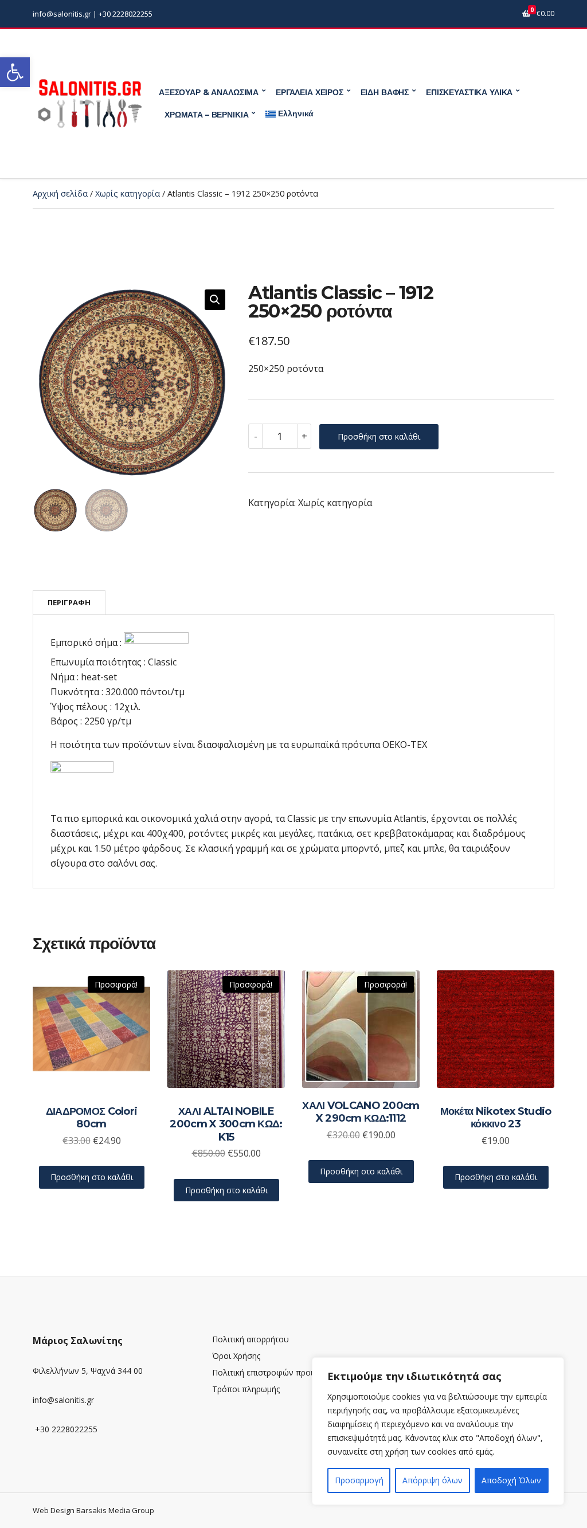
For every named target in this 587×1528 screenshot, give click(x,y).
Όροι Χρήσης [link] (236, 1355)
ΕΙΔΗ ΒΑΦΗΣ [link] (385, 92)
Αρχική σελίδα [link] (60, 193)
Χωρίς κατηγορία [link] (127, 193)
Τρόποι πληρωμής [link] (246, 1389)
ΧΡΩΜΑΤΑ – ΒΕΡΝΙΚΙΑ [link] (206, 114)
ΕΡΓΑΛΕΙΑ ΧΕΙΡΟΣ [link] (309, 92)
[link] (15, 72)
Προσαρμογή (359, 1480)
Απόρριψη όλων (432, 1480)
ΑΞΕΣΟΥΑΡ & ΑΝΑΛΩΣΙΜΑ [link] (209, 92)
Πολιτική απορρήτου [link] (250, 1339)
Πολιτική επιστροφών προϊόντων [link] (274, 1372)
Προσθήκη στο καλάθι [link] (91, 1177)
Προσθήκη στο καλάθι (379, 436)
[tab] (69, 602)
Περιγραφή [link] (69, 602)
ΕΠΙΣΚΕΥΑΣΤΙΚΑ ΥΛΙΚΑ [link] (469, 92)
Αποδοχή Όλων (511, 1480)
